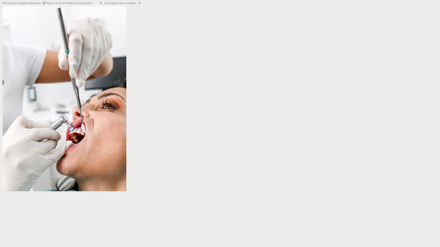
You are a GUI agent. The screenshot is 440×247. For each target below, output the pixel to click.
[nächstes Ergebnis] (139, 3)
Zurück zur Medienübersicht (23, 3)
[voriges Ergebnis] (101, 3)
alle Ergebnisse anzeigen (120, 3)
